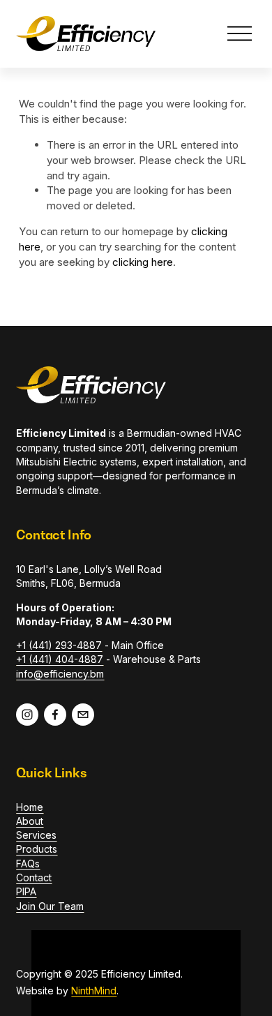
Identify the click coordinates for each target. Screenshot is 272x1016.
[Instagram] (27, 714)
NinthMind (93, 990)
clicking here (142, 262)
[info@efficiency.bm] (83, 714)
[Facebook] (55, 714)
